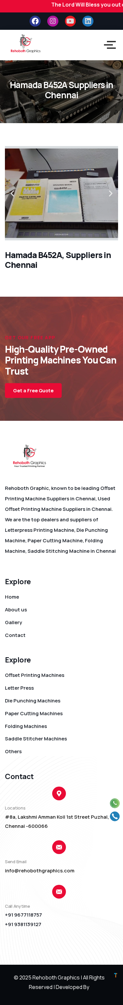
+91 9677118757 (23, 914)
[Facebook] (35, 21)
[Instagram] (52, 21)
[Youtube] (70, 21)
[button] (12, 193)
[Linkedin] (87, 21)
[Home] (25, 43)
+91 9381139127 (23, 924)
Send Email (15, 862)
